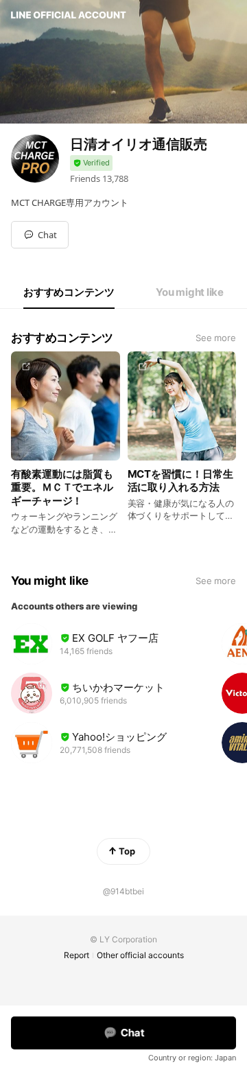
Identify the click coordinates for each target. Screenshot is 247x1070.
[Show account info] (91, 163)
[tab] (69, 292)
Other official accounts (140, 955)
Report (76, 955)
